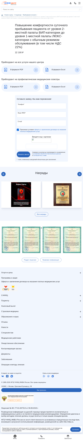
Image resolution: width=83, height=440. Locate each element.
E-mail (20, 121)
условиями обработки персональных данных (47, 154)
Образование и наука (9, 317)
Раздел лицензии (30, 260)
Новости (4, 327)
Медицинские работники (11, 338)
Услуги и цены (7, 273)
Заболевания (6, 359)
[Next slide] (79, 174)
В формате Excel (58, 70)
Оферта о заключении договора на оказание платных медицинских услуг (30, 282)
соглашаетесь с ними (39, 155)
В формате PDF (16, 70)
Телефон (21, 104)
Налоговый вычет (8, 306)
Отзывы (4, 322)
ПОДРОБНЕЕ (11, 400)
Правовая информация (50, 260)
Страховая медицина (9, 311)
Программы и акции (9, 278)
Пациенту (5, 301)
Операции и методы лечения (12, 365)
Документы (5, 354)
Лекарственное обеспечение (12, 343)
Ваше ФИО (22, 113)
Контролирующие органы (11, 349)
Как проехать (41, 390)
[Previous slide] (3, 174)
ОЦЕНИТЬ (18, 400)
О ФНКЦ (4, 295)
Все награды (41, 214)
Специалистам (7, 333)
